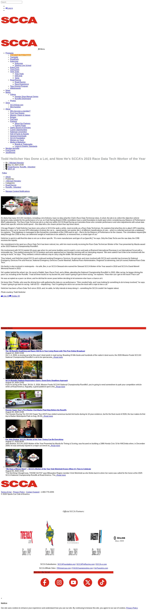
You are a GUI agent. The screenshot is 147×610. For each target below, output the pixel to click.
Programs (9, 53)
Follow (4, 173)
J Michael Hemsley (16, 163)
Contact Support (32, 492)
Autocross (14, 61)
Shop (8, 103)
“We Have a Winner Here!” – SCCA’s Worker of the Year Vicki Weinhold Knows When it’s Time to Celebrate (48, 469)
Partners (13, 121)
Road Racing (15, 80)
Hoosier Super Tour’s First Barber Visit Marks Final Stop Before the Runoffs (36, 410)
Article (8, 177)
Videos (13, 94)
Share (6, 195)
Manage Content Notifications (18, 191)
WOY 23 (11, 169)
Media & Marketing (17, 142)
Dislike (15, 296)
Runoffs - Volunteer (27, 167)
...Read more (57, 357)
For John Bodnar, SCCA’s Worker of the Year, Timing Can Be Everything (34, 439)
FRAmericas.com (64, 568)
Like (6, 296)
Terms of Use (6, 492)
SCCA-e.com (101, 564)
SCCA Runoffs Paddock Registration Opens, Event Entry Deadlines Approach (37, 380)
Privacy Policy (19, 492)
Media (8, 92)
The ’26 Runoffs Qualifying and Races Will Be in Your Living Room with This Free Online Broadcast (45, 351)
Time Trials (14, 72)
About (8, 109)
